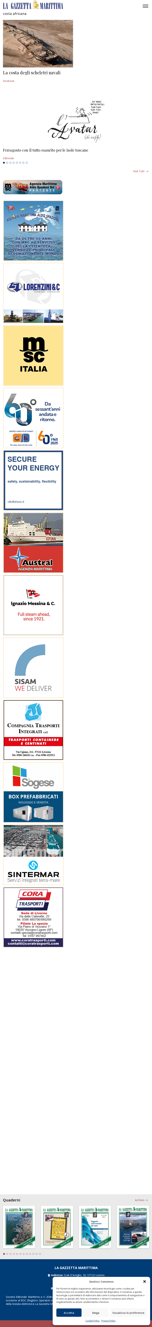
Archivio (139, 1200)
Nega (95, 1313)
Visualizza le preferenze (128, 1313)
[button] (144, 1281)
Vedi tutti (138, 171)
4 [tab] (14, 163)
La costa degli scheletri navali (31, 72)
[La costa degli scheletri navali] (38, 43)
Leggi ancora (76, 154)
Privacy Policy (108, 1320)
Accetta (69, 1313)
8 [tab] (27, 163)
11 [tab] (37, 1254)
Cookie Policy (92, 1320)
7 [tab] (23, 163)
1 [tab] (4, 163)
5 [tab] (17, 163)
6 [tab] (20, 163)
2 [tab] (7, 163)
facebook (8, 81)
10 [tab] (33, 1254)
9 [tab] (30, 1254)
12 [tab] (40, 1254)
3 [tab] (10, 163)
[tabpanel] (76, 154)
